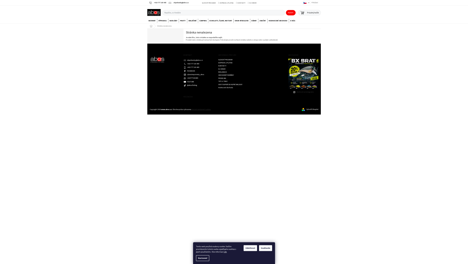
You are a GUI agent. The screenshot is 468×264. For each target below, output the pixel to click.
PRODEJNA (222, 78)
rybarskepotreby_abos (195, 74)
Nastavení (202, 258)
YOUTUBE (190, 82)
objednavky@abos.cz (195, 60)
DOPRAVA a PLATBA (227, 3)
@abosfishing (192, 85)
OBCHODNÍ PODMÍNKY (226, 75)
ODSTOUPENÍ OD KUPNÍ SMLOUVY (230, 84)
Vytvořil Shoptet (312, 109)
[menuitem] (152, 21)
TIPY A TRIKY (223, 81)
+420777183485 (192, 78)
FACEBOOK (191, 71)
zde (225, 252)
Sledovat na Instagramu (305, 92)
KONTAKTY (241, 3)
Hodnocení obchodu (225, 87)
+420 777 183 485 (193, 64)
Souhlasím (265, 248)
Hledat (291, 12)
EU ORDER (253, 3)
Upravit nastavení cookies (201, 109)
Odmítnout (250, 248)
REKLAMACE (222, 72)
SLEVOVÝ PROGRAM (209, 3)
